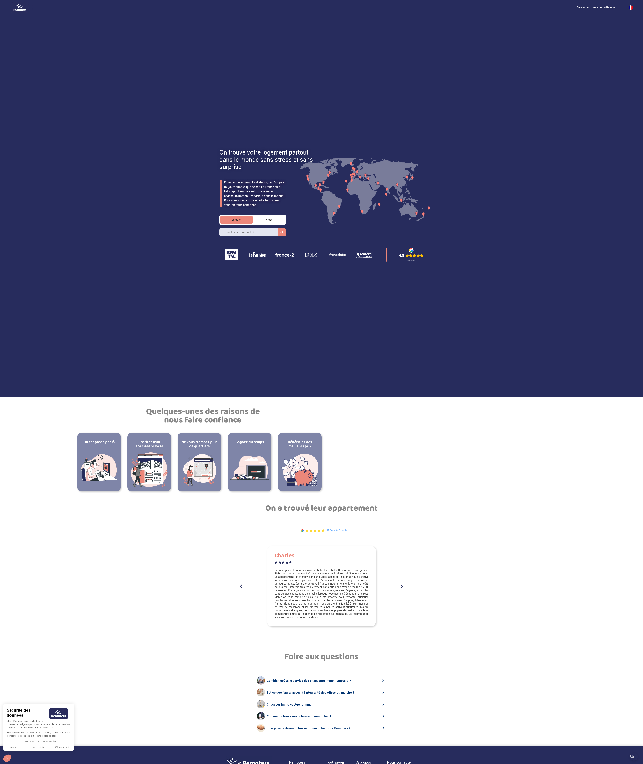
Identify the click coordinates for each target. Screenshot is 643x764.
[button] (7, 758)
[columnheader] (236, 220)
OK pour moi (62, 747)
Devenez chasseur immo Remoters (597, 7)
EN (31, 9)
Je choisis (38, 747)
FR (31, 5)
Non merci (15, 747)
